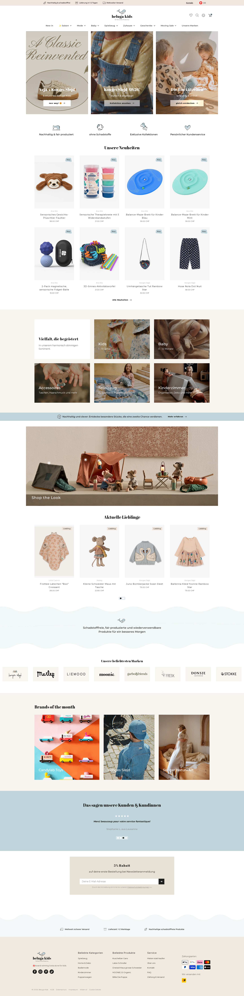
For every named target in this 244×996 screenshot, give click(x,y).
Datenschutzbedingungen (138, 526)
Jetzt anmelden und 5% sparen (122, 520)
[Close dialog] (158, 464)
